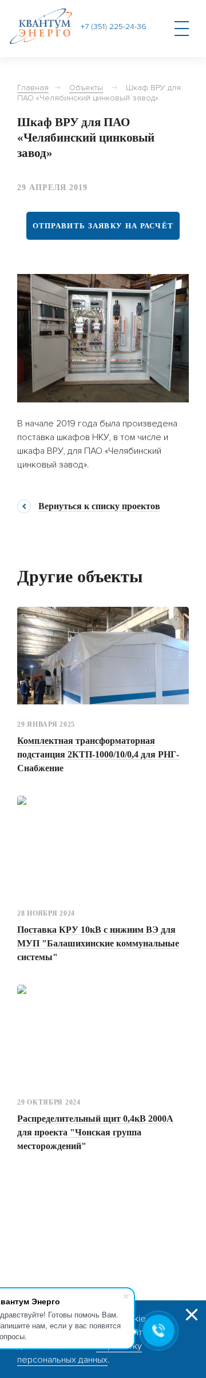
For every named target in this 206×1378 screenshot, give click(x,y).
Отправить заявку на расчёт (103, 225)
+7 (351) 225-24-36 (113, 27)
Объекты (86, 87)
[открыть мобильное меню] (181, 28)
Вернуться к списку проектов (99, 506)
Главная (33, 87)
